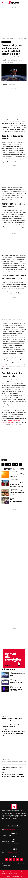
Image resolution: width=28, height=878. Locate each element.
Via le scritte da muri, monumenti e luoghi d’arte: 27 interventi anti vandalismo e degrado (13, 733)
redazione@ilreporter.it (9, 829)
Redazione (4, 84)
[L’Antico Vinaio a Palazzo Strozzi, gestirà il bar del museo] (5, 492)
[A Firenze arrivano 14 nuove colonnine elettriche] (5, 500)
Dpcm (4, 366)
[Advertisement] (14, 22)
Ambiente (12, 498)
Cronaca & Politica (13, 38)
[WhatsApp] (13, 464)
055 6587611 (9, 828)
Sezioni (6, 38)
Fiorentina (12, 672)
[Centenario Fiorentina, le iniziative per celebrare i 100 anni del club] (5, 689)
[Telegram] (16, 464)
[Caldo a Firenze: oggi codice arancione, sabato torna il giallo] (5, 474)
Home (2, 38)
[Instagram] (10, 859)
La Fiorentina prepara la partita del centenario (16, 681)
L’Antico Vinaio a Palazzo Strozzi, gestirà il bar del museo (17, 492)
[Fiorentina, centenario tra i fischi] (5, 675)
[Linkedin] (9, 464)
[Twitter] (6, 464)
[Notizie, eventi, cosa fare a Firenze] (13, 2)
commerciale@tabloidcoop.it (11, 852)
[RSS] (14, 859)
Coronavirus (10, 460)
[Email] (20, 464)
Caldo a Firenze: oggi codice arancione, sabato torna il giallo (17, 474)
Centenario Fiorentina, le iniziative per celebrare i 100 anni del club (17, 689)
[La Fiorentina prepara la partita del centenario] (5, 682)
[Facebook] (2, 464)
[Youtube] (21, 859)
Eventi (2, 723)
